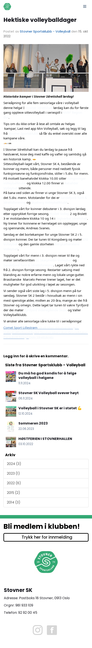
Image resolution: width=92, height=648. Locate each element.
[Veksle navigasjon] (85, 6)
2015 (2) (13, 492)
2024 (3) (14, 463)
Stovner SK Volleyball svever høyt (48, 392)
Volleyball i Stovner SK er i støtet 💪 (50, 408)
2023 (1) (13, 473)
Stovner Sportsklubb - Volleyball (45, 31)
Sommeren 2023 (33, 423)
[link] (38, 108)
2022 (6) (14, 483)
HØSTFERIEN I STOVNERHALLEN (45, 438)
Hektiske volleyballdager (40, 20)
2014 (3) (13, 502)
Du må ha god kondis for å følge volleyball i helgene (47, 375)
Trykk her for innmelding (47, 537)
